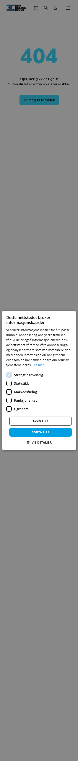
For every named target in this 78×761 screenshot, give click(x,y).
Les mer (38, 365)
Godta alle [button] (40, 432)
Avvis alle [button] (41, 421)
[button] (39, 442)
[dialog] (39, 380)
